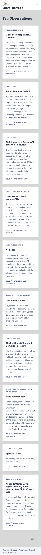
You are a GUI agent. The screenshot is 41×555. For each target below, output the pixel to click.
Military (9, 245)
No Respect (11, 250)
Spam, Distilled (13, 453)
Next (32, 539)
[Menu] (37, 5)
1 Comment (10, 525)
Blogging (15, 296)
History (27, 191)
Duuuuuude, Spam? (15, 300)
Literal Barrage (13, 7)
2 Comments (10, 74)
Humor (8, 389)
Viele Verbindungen (16, 396)
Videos (14, 392)
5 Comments (10, 232)
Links (14, 389)
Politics (9, 30)
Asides (8, 296)
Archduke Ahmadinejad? (18, 91)
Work (19, 338)
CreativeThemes (9, 552)
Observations (18, 30)
